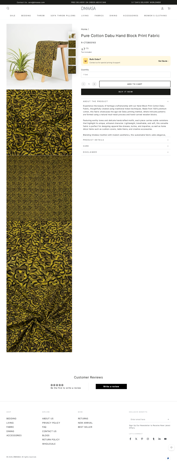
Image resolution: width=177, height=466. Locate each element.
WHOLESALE (49, 444)
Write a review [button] (111, 386)
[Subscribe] (169, 419)
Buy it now (126, 92)
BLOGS (45, 435)
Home (84, 29)
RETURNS (83, 418)
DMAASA (17, 457)
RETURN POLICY (51, 439)
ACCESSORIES (14, 435)
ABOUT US (48, 418)
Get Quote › (163, 61)
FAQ (44, 427)
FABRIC (10, 427)
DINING (10, 431)
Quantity (85, 69)
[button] (8, 8)
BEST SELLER (85, 427)
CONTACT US (49, 431)
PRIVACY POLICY (51, 423)
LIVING (10, 423)
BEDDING (11, 418)
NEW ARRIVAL (85, 423)
